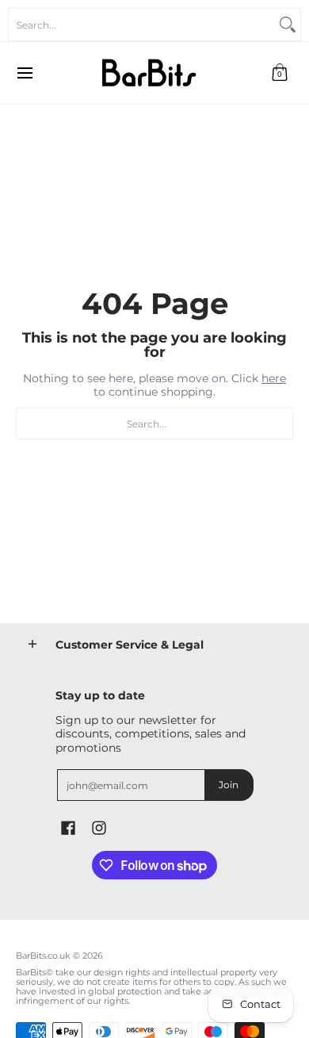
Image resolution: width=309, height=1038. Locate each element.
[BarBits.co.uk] (148, 73)
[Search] (287, 24)
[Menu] (24, 73)
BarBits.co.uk (43, 956)
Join (228, 785)
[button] (279, 73)
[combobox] (142, 24)
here (273, 378)
